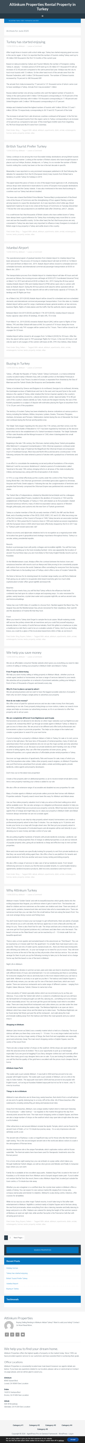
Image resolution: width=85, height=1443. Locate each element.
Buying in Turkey (18, 363)
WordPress (63, 1434)
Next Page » (18, 1238)
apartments (49, 130)
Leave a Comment (35, 46)
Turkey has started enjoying (25, 42)
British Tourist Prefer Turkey (26, 146)
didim (57, 130)
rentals (27, 133)
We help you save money (24, 652)
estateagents (70, 130)
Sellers (22, 347)
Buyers (22, 636)
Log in (71, 1434)
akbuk (34, 130)
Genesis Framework (49, 1434)
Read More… (28, 1325)
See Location (22, 1383)
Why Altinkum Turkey (21, 890)
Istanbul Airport (17, 247)
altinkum (41, 130)
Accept (73, 1440)
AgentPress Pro (33, 1434)
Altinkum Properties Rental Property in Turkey (42, 6)
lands (15, 133)
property (20, 133)
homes (9, 133)
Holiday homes (12, 1268)
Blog (17, 130)
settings (61, 1441)
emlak (62, 130)
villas (33, 133)
